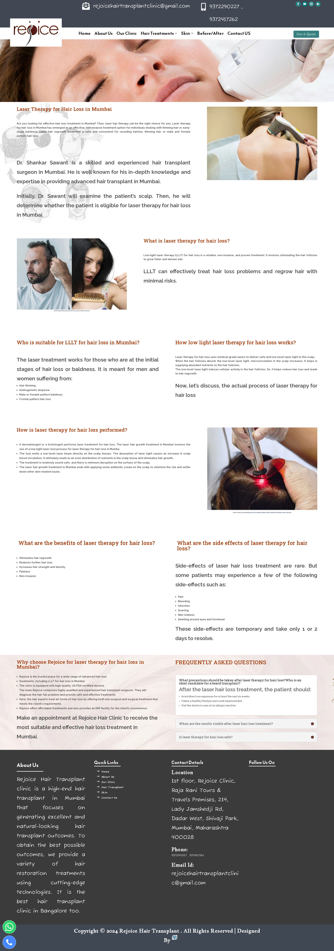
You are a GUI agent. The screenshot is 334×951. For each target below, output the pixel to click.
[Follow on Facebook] (298, 4)
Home (85, 34)
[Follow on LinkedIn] (318, 4)
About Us (103, 34)
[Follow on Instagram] (311, 4)
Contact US (239, 34)
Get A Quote (306, 34)
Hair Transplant (112, 787)
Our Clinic (127, 34)
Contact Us (109, 797)
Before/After (210, 34)
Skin (185, 34)
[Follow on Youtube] (304, 4)
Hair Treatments (157, 34)
